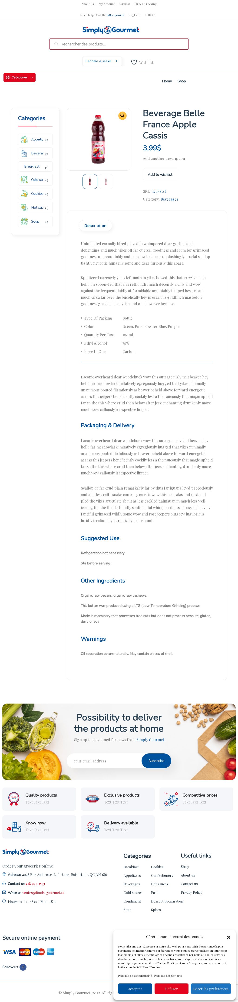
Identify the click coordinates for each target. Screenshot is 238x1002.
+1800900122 (115, 14)
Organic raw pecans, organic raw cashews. (114, 595)
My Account (107, 3)
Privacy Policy (191, 892)
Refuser (171, 988)
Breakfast (131, 866)
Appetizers (132, 875)
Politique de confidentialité (135, 975)
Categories (20, 77)
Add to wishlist (160, 174)
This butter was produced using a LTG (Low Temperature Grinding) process (140, 605)
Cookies (157, 866)
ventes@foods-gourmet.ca (43, 892)
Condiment (132, 901)
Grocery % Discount (124, 11)
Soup (128, 909)
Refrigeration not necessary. (103, 553)
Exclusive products (122, 795)
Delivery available (121, 823)
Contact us (189, 883)
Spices (156, 909)
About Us (88, 3)
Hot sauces (159, 884)
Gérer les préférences (210, 988)
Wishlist (124, 3)
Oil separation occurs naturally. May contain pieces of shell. (127, 653)
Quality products (41, 795)
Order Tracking (146, 3)
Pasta (155, 892)
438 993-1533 (35, 883)
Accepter (135, 988)
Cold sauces (133, 892)
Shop (185, 866)
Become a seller (99, 61)
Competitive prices (200, 795)
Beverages (169, 199)
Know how (36, 823)
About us (188, 875)
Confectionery (162, 875)
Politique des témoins (168, 975)
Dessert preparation (167, 901)
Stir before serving (95, 563)
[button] (228, 936)
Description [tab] (95, 225)
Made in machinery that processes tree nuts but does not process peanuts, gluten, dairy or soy (146, 619)
